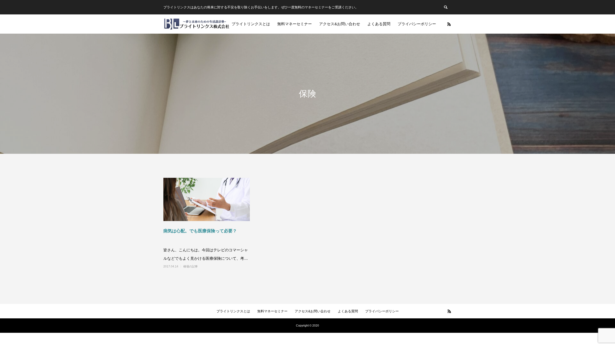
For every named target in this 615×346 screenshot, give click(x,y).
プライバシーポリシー (417, 24)
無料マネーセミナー (294, 24)
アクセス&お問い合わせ (339, 24)
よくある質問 (378, 24)
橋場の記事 (190, 266)
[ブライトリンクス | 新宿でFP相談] (196, 24)
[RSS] (449, 24)
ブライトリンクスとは (251, 24)
